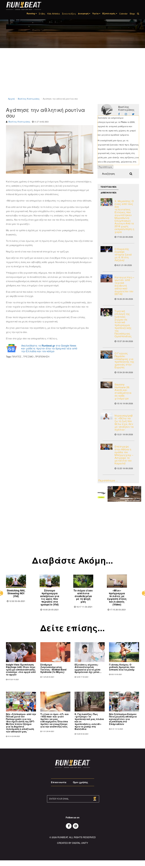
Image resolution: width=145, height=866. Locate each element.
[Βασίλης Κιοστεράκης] (120, 114)
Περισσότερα (105, 166)
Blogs (132, 13)
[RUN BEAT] (23, 6)
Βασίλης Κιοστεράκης (29, 98)
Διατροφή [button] (83, 13)
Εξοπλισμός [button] (109, 13)
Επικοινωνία (58, 782)
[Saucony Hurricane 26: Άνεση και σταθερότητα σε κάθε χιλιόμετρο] (107, 385)
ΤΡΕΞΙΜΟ (28, 356)
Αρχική (11, 98)
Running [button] (31, 13)
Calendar (123, 13)
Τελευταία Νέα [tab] (108, 186)
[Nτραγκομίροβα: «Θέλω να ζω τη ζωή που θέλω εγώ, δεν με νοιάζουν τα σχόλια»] (107, 416)
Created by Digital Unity (72, 843)
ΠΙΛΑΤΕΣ (16, 356)
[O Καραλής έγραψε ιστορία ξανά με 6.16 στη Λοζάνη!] (107, 249)
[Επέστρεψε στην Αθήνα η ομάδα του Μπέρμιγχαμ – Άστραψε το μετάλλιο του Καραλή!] (107, 447)
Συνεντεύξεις (69, 13)
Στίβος (42, 13)
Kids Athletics (53, 13)
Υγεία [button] (95, 13)
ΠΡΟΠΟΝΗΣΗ (42, 356)
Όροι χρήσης (80, 782)
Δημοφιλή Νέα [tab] (108, 192)
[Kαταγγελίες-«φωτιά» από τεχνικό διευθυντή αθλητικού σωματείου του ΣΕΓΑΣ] (107, 278)
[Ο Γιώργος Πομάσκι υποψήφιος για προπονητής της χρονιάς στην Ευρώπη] (107, 355)
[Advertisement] (72, 76)
